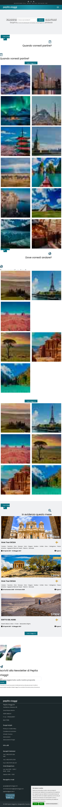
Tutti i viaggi (6, 36)
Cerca (41, 20)
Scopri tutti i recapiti (10, 796)
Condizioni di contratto (9, 731)
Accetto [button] (35, 803)
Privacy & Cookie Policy (9, 728)
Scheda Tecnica (7, 734)
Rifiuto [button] (41, 803)
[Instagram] (31, 1)
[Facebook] (28, 1)
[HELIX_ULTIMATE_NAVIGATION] (58, 7)
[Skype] (33, 1)
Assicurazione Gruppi (9, 740)
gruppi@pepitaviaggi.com (10, 786)
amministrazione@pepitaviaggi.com (10, 789)
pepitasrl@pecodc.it (8, 791)
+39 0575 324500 (19, 3)
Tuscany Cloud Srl (30, 804)
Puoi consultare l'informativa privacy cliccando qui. (29, 687)
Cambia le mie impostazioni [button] (51, 803)
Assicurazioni (6, 737)
